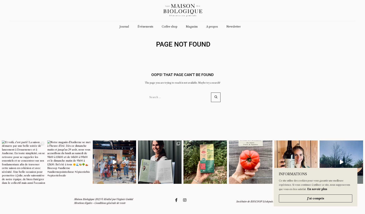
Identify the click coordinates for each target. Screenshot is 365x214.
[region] (315, 187)
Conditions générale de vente (110, 203)
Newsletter (233, 26)
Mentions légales (83, 203)
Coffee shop (169, 26)
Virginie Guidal (124, 199)
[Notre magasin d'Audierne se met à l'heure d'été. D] (69, 162)
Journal (124, 26)
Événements (145, 26)
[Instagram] (186, 202)
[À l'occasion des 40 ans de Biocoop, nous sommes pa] (160, 162)
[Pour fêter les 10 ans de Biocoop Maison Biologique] (296, 162)
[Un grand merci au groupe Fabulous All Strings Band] (114, 162)
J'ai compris (315, 198)
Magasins (192, 26)
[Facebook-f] (178, 202)
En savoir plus (317, 189)
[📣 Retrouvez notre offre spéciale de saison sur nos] (250, 162)
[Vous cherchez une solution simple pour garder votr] (205, 162)
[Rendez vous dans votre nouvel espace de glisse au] (341, 162)
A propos (212, 26)
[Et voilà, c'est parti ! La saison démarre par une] (23, 162)
